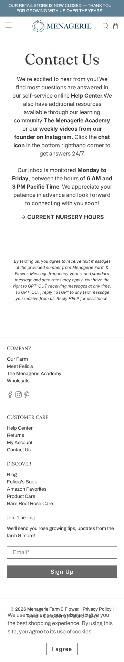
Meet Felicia (20, 366)
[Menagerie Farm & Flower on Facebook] (10, 396)
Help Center (20, 428)
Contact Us (19, 449)
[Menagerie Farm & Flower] (62, 26)
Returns (15, 435)
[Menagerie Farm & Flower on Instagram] (18, 396)
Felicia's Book (22, 481)
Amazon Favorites (26, 489)
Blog (12, 474)
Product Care (21, 496)
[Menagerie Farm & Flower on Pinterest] (26, 396)
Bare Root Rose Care (30, 503)
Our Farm (17, 359)
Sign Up (62, 571)
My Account (19, 442)
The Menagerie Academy (34, 373)
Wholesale (18, 380)
